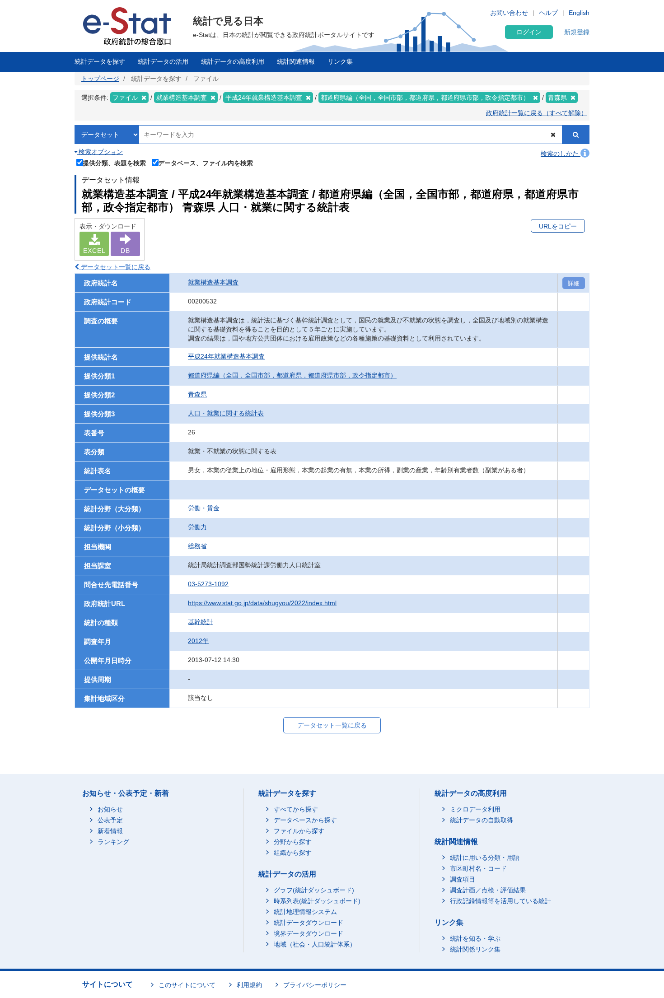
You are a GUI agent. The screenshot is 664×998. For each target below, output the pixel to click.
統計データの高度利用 (232, 61)
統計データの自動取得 (481, 820)
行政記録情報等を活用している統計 (500, 901)
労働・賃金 (204, 508)
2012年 (198, 640)
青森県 (197, 394)
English (579, 12)
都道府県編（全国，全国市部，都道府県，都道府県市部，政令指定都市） (292, 375)
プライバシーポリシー (314, 985)
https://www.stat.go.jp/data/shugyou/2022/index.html (262, 602)
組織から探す (293, 852)
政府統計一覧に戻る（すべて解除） (536, 113)
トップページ (100, 78)
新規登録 (576, 32)
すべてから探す (296, 809)
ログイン (529, 32)
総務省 (197, 546)
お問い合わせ (509, 12)
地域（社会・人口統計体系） (315, 944)
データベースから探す (305, 820)
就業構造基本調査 (213, 282)
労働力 (197, 527)
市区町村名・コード (478, 868)
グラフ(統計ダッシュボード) (314, 890)
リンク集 (340, 61)
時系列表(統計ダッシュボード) (317, 901)
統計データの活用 (163, 61)
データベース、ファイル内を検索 (205, 162)
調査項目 (462, 879)
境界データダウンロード (308, 933)
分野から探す (293, 842)
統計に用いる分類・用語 (484, 857)
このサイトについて (187, 985)
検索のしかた (560, 153)
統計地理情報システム (305, 912)
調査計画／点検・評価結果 (488, 890)
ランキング (113, 842)
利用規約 (249, 985)
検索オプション (100, 152)
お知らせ (110, 809)
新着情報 (110, 831)
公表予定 (110, 820)
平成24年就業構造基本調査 (226, 356)
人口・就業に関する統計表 (226, 413)
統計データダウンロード (308, 922)
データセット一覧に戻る (114, 267)
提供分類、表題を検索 (114, 162)
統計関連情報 (296, 61)
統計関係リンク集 (475, 949)
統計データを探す (100, 61)
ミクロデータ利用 (475, 809)
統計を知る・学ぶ (475, 938)
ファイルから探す (299, 831)
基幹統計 (200, 621)
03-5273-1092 (208, 584)
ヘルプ (548, 12)
